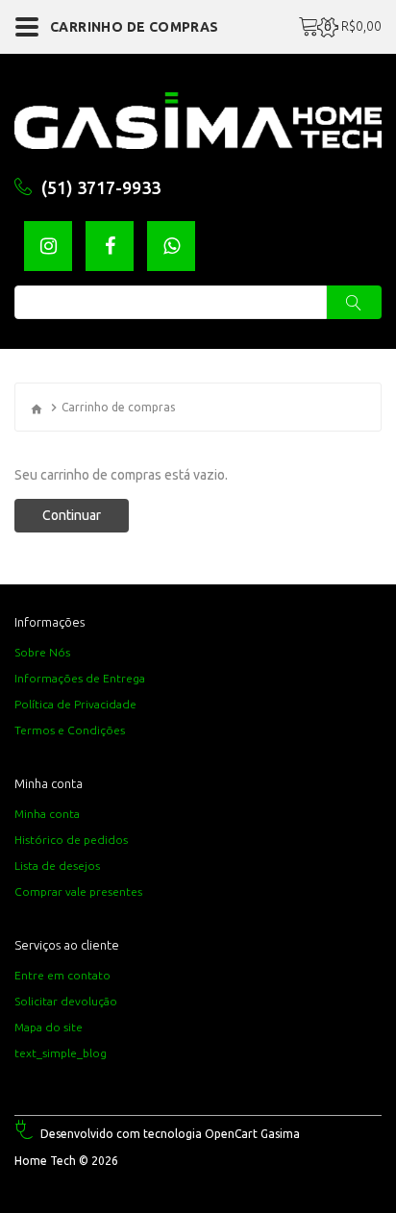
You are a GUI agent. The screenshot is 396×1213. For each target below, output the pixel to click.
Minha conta (47, 813)
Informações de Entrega (79, 678)
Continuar (71, 515)
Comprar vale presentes (78, 891)
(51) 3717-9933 (101, 187)
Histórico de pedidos (71, 839)
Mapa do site (48, 1027)
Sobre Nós (42, 652)
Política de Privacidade (75, 704)
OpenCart (231, 1133)
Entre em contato (62, 975)
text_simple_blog (60, 1053)
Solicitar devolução (65, 1001)
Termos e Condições (69, 730)
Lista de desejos (57, 865)
